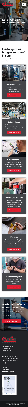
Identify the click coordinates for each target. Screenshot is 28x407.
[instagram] (5, 363)
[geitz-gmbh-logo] (7, 2)
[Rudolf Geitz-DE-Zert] (9, 375)
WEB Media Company (14, 404)
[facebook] (2, 363)
